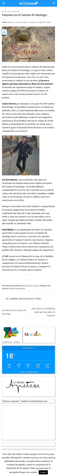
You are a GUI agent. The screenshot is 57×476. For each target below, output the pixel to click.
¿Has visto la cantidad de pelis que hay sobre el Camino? (43, 312)
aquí (38, 468)
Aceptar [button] (43, 472)
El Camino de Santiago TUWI (38, 22)
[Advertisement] (22, 422)
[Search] (54, 3)
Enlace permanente (17, 288)
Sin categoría (13, 11)
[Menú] (3, 3)
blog (4, 11)
